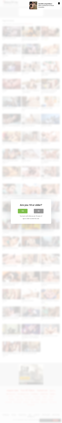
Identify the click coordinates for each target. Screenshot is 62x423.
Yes (23, 211)
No (39, 211)
